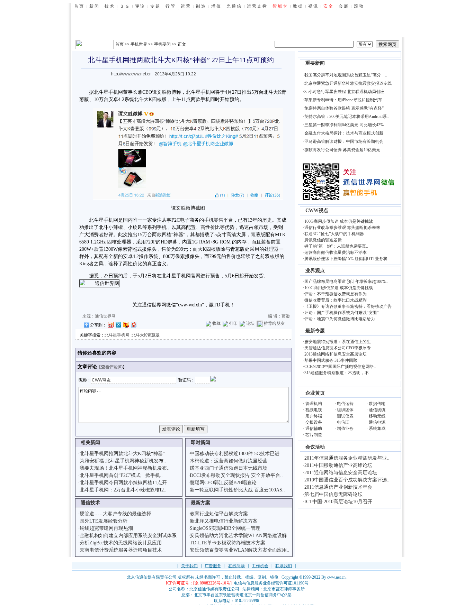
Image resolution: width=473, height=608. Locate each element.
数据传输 (377, 403)
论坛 (250, 323)
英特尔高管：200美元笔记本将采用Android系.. (346, 116)
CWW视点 (316, 210)
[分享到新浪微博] (110, 324)
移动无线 (377, 416)
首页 (119, 44)
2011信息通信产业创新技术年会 (338, 487)
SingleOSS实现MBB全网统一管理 (225, 528)
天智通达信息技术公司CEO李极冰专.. (338, 348)
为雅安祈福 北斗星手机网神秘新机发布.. (123, 460)
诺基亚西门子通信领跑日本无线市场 (228, 468)
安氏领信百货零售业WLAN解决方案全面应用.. (239, 550)
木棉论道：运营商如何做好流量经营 (228, 460)
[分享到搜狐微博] (126, 324)
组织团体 (345, 409)
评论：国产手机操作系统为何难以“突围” (341, 312)
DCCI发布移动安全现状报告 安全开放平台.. (236, 475)
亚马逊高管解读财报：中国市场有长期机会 (343, 141)
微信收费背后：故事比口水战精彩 (335, 300)
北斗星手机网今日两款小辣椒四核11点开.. (125, 482)
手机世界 (139, 44)
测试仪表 (345, 416)
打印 (233, 323)
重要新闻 (315, 63)
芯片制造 (313, 434)
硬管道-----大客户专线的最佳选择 (115, 513)
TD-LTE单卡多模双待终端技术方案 (227, 542)
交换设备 (313, 422)
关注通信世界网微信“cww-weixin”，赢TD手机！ (183, 304)
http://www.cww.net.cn (131, 74)
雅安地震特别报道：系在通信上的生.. (338, 341)
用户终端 (313, 416)
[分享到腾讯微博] (118, 324)
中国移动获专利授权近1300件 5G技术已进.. (236, 453)
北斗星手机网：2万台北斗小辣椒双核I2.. (123, 489)
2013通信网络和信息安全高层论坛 (335, 354)
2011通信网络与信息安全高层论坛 (340, 472)
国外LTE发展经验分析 (103, 521)
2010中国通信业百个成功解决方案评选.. (347, 479)
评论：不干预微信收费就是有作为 (335, 294)
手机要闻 (162, 44)
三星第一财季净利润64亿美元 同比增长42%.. (345, 124)
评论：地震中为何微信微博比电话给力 (339, 318)
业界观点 (315, 270)
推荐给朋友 (274, 323)
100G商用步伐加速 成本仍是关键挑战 (338, 221)
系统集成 (377, 428)
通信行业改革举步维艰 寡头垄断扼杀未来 (342, 227)
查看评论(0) (112, 367)
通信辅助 (313, 428)
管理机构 (313, 403)
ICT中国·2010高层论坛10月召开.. (339, 501)
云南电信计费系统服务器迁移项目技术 (121, 550)
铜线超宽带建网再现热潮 (106, 528)
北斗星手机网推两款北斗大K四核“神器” (122, 453)
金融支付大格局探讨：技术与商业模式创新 (343, 133)
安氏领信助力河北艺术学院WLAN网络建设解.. (239, 535)
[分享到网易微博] (133, 324)
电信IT (343, 422)
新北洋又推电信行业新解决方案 (224, 521)
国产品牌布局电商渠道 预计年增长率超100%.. (346, 281)
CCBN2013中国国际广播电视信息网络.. (340, 366)
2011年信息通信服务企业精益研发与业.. (347, 458)
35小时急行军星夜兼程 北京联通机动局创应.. (345, 91)
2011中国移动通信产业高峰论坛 (338, 465)
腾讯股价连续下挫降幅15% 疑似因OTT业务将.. (347, 258)
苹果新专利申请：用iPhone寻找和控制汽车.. (344, 100)
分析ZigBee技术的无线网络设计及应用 (121, 542)
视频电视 (313, 409)
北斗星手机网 (117, 335)
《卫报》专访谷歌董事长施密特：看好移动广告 (348, 306)
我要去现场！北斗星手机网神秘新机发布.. (125, 468)
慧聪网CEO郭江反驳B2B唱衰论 (223, 482)
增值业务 (345, 428)
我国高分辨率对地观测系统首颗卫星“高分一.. (345, 75)
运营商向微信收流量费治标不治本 (335, 252)
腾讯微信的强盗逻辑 (323, 240)
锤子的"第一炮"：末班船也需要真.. (336, 246)
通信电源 (377, 422)
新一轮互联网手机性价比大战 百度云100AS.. (237, 489)
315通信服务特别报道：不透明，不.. (337, 372)
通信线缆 (377, 409)
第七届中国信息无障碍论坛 (333, 494)
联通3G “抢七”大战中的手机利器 (334, 233)
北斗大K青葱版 (146, 335)
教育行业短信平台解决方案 (219, 513)
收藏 (216, 323)
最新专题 (315, 330)
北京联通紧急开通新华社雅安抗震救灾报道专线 (348, 83)
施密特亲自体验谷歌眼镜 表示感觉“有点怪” (344, 108)
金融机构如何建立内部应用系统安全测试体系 (128, 535)
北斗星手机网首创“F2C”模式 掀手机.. (121, 475)
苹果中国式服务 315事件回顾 (330, 360)
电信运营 (345, 403)
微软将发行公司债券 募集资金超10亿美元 (342, 149)
